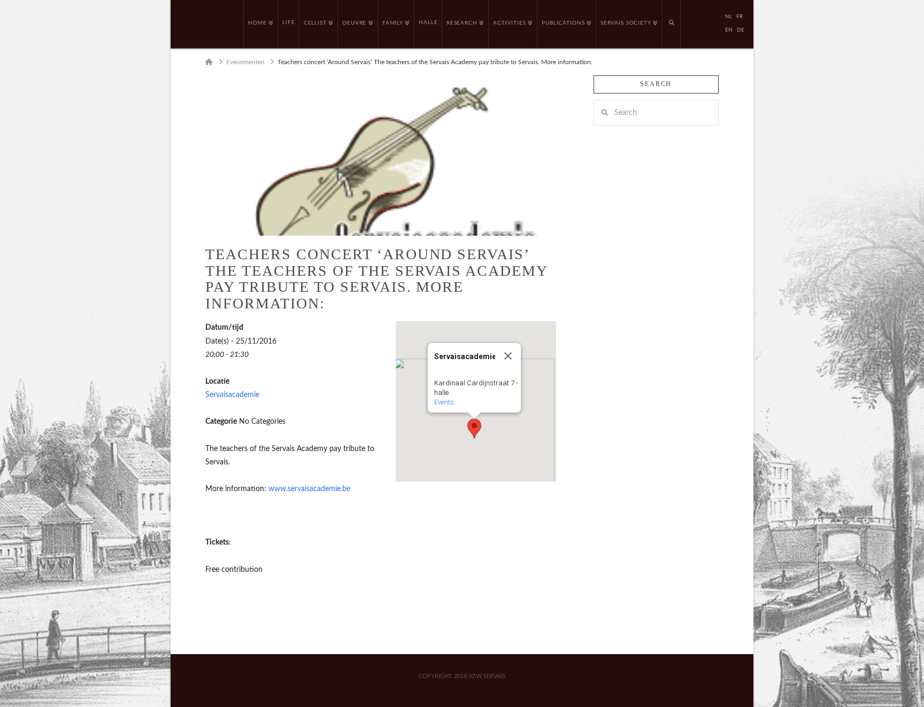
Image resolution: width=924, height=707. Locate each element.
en (729, 30)
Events (444, 402)
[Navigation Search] (672, 24)
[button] (474, 428)
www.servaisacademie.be (309, 489)
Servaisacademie (232, 395)
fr (739, 16)
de (740, 30)
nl (728, 16)
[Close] (508, 356)
